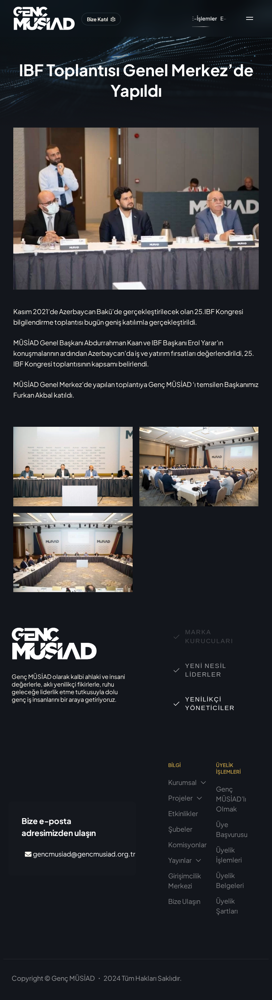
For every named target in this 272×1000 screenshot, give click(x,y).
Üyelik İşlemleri (229, 855)
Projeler (180, 798)
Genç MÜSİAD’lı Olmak (231, 799)
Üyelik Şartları (227, 906)
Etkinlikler (183, 813)
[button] (101, 19)
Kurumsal (182, 782)
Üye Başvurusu (231, 829)
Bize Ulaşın (184, 901)
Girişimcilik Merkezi (184, 880)
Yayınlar (180, 860)
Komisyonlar (187, 844)
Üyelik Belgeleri (230, 880)
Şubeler (180, 829)
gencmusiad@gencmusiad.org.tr (84, 854)
